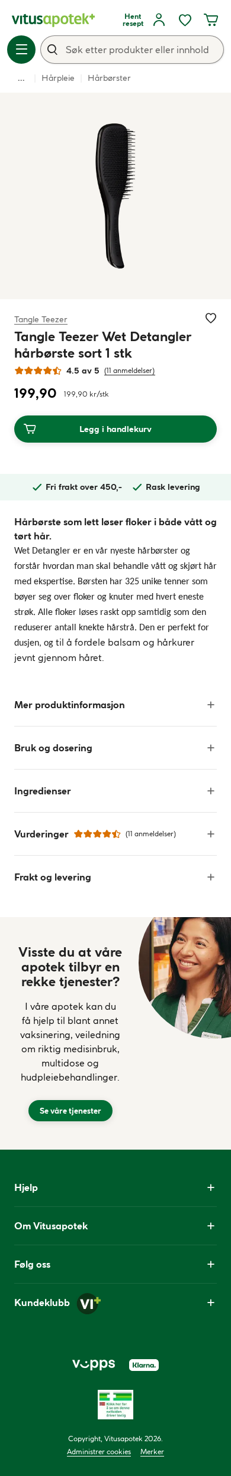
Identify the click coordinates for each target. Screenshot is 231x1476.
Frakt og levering (52, 877)
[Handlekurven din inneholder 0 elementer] (211, 20)
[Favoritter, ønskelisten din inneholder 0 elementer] (185, 20)
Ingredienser (42, 791)
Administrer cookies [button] (99, 1451)
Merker (152, 1451)
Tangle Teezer (41, 319)
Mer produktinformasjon (69, 705)
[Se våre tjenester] (70, 1033)
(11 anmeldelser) (129, 370)
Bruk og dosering (53, 748)
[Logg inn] (159, 20)
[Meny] (21, 49)
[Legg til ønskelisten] (211, 318)
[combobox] (132, 49)
